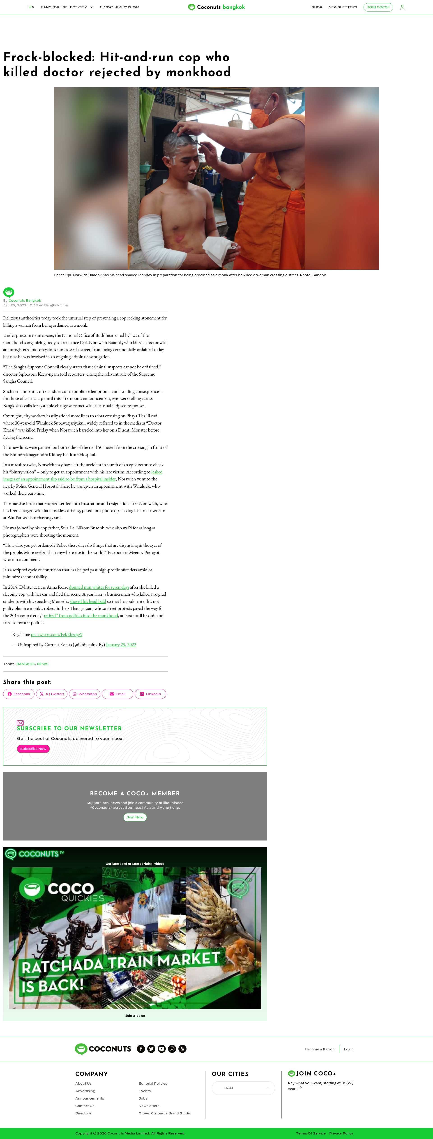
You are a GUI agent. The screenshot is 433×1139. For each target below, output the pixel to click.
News (42, 664)
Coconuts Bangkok (25, 300)
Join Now (135, 817)
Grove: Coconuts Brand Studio (165, 1113)
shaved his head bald (88, 601)
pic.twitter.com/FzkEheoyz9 (56, 634)
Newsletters (343, 7)
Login (402, 7)
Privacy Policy (341, 1133)
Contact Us (84, 1106)
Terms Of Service (311, 1133)
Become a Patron (320, 1049)
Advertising (85, 1091)
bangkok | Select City (64, 7)
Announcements (89, 1098)
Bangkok (25, 664)
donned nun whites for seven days (99, 587)
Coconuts (221, 7)
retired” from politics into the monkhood (81, 615)
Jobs (143, 1098)
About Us (83, 1083)
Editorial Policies (153, 1083)
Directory (83, 1113)
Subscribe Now (33, 749)
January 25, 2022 (121, 644)
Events (145, 1091)
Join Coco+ (378, 7)
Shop (317, 7)
